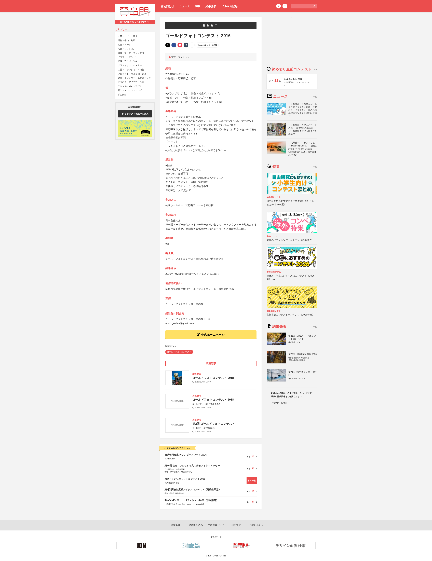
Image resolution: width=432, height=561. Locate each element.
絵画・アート (124, 44)
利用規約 (236, 525)
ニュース (184, 6)
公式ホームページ (212, 334)
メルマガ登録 (229, 6)
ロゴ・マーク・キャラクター (132, 53)
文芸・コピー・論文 (128, 36)
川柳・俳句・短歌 (126, 40)
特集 (197, 6)
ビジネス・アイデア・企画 (131, 82)
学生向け (122, 94)
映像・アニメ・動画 (128, 61)
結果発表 (211, 6)
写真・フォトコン (126, 49)
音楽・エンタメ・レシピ (130, 90)
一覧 (315, 96)
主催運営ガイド (216, 525)
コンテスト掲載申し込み (137, 114)
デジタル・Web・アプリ (130, 86)
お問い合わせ (256, 525)
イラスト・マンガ (126, 57)
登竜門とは (167, 6)
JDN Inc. (222, 556)
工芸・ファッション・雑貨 (131, 69)
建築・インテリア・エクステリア (134, 78)
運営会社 (175, 525)
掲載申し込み (196, 525)
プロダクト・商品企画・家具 (132, 74)
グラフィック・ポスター (130, 65)
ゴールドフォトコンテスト (179, 352)
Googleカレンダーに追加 (207, 45)
